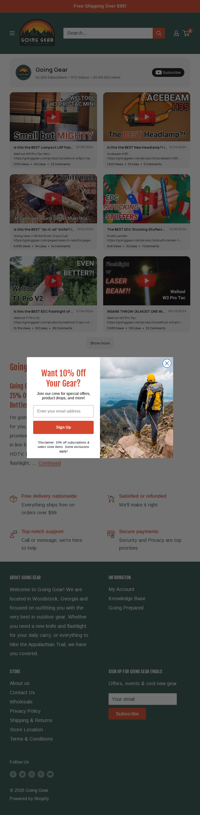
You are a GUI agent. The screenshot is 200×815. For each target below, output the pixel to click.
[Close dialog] (167, 363)
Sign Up (63, 427)
